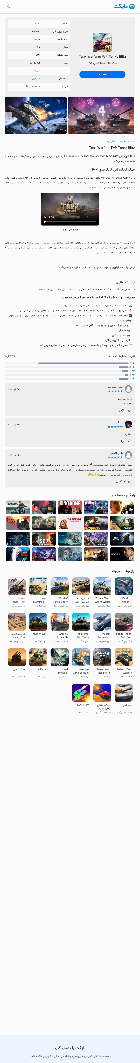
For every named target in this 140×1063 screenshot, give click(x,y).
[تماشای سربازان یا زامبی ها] (44, 539)
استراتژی (36, 78)
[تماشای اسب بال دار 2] (44, 524)
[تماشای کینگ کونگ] (70, 508)
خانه (132, 141)
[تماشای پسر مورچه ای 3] (96, 508)
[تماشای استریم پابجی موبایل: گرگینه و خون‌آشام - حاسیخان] (44, 508)
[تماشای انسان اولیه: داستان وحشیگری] (18, 524)
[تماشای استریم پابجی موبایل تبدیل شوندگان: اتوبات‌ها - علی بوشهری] (44, 555)
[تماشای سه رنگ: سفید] (122, 508)
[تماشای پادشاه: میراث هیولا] (70, 539)
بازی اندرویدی (34, 71)
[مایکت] (124, 9)
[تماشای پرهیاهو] (96, 524)
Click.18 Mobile (32, 86)
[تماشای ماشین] (70, 524)
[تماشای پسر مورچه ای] (96, 555)
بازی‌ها (123, 141)
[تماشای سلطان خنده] (122, 555)
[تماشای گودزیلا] (18, 539)
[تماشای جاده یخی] (70, 555)
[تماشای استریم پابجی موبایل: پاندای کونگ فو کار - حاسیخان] (122, 524)
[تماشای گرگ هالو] (122, 539)
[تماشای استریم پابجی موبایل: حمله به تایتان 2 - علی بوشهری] (96, 539)
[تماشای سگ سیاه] (18, 508)
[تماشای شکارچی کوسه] (18, 555)
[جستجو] (8, 6)
